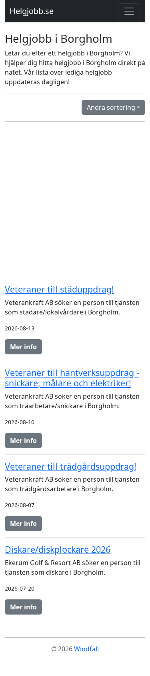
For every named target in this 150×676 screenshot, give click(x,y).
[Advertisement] (75, 203)
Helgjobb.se (32, 11)
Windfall (86, 648)
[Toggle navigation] (129, 11)
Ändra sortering (111, 107)
